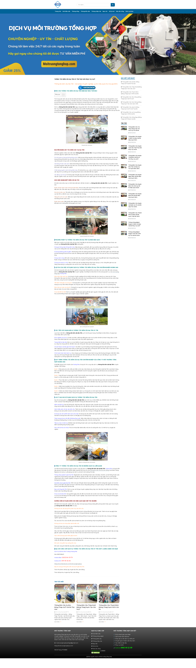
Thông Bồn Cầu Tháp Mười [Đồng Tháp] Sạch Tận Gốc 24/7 (86, 607)
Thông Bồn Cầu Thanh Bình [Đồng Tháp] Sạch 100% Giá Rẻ (109, 607)
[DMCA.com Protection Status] (95, 652)
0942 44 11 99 (126, 648)
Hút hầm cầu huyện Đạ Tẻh (62, 483)
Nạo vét (105, 11)
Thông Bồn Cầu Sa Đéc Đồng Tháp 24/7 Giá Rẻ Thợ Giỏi (64, 607)
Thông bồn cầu (85, 11)
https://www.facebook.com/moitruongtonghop (68, 564)
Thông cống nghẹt (98, 636)
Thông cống (75, 11)
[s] (113, 5)
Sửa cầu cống (120, 11)
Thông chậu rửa (96, 11)
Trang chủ (58, 11)
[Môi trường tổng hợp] (57, 4)
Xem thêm (57, 621)
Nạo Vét (95, 643)
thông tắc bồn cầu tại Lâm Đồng (99, 470)
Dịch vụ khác (129, 11)
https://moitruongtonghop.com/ (63, 645)
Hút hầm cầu (66, 11)
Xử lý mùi (111, 11)
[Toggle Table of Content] (62, 95)
